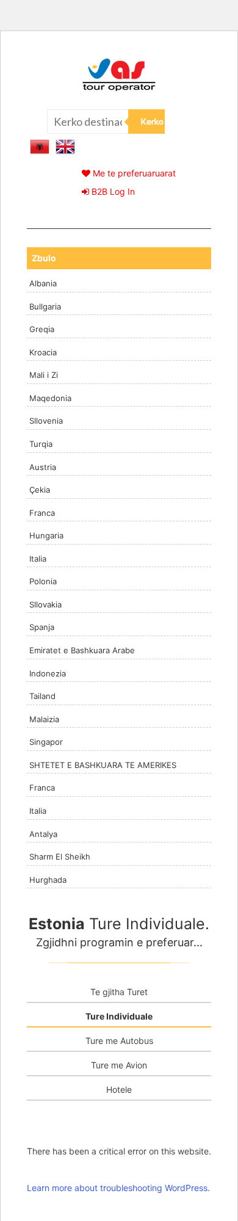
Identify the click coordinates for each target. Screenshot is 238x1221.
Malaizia (44, 719)
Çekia (39, 490)
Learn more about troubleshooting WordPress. (118, 1188)
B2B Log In (112, 191)
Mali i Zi (43, 375)
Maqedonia (50, 398)
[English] (65, 145)
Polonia (43, 581)
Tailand (42, 696)
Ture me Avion (119, 1065)
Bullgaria (45, 306)
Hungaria (46, 535)
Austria (42, 467)
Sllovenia (46, 421)
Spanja (41, 627)
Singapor (46, 742)
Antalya (43, 834)
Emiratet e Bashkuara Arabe (82, 650)
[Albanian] (39, 145)
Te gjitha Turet (119, 992)
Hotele (119, 1089)
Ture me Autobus (119, 1040)
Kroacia (43, 352)
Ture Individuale (119, 1016)
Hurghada (48, 880)
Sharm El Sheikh (59, 856)
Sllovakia (45, 604)
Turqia (40, 444)
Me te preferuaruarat (133, 173)
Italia (37, 558)
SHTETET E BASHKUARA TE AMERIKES (102, 765)
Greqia (41, 329)
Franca (42, 513)
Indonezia (47, 673)
